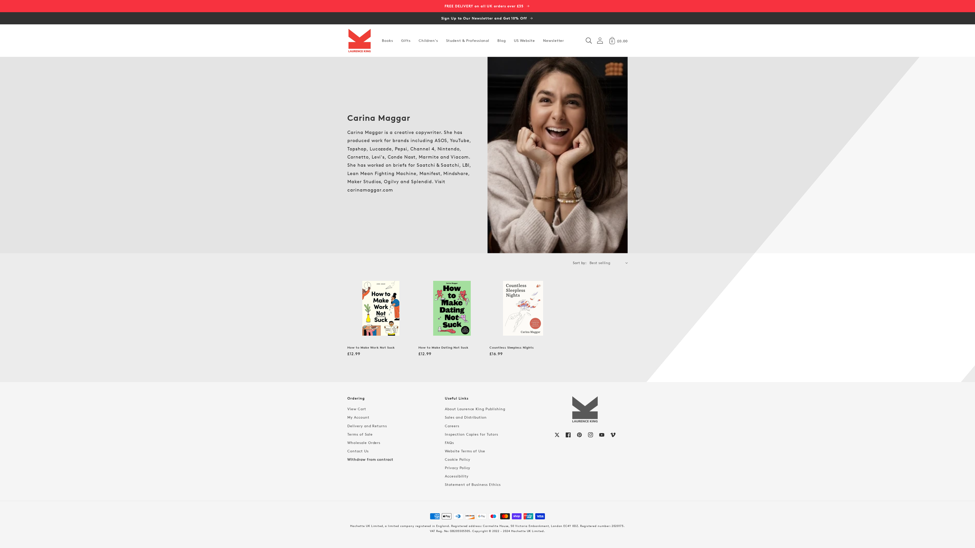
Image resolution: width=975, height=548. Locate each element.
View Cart (356, 409)
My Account (358, 417)
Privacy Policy (457, 468)
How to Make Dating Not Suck (443, 347)
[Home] (359, 40)
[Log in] (600, 40)
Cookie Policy (457, 459)
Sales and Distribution (466, 417)
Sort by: (580, 263)
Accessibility (456, 476)
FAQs (449, 442)
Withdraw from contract (370, 459)
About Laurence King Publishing (475, 409)
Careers (452, 426)
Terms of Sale (359, 434)
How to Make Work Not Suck (371, 347)
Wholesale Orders (363, 442)
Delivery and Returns (367, 426)
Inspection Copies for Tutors (471, 434)
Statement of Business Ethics (473, 484)
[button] (589, 41)
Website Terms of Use (465, 451)
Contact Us (358, 451)
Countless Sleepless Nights (512, 347)
